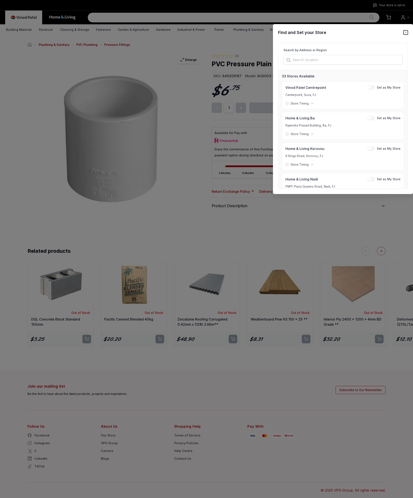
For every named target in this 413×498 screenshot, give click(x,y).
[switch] (371, 87)
